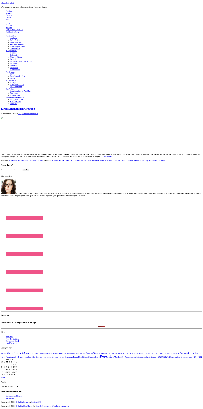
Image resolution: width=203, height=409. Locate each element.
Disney (120, 353)
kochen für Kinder (52, 357)
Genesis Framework (43, 406)
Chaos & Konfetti (7, 3)
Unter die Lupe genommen (184, 357)
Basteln (77, 353)
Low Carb (61, 357)
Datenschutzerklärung (14, 396)
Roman (127, 357)
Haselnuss (95, 160)
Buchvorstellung (102, 353)
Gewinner (161, 353)
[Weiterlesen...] (108, 156)
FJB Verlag (154, 353)
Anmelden (9, 337)
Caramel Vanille (58, 160)
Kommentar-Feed (12, 341)
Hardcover (196, 352)
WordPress (56, 406)
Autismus (49, 353)
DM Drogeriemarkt (134, 353)
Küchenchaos (23, 160)
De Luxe (87, 160)
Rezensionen (109, 356)
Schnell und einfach (148, 357)
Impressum (10, 398)
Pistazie (120, 160)
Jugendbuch (14, 357)
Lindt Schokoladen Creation (18, 108)
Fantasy (147, 353)
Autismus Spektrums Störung (61, 353)
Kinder (21, 357)
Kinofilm (35, 357)
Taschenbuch (163, 356)
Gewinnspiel (185, 353)
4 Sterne (18, 353)
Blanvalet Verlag (92, 353)
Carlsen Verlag (112, 353)
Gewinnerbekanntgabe (172, 353)
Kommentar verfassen (30, 114)
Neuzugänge (69, 357)
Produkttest (128, 160)
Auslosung (42, 353)
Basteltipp (82, 353)
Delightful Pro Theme (24, 406)
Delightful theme (22, 402)
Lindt (115, 160)
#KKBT (3, 353)
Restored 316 (36, 402)
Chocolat (68, 160)
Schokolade (153, 160)
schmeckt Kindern (136, 357)
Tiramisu (161, 160)
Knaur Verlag (42, 357)
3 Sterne (10, 353)
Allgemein (13, 160)
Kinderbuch (27, 357)
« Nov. (3, 377)
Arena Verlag (34, 353)
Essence (142, 353)
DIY (124, 353)
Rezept (121, 357)
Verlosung (197, 357)
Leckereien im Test (36, 160)
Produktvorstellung (141, 160)
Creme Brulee (78, 160)
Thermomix (173, 357)
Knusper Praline (106, 160)
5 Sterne (26, 353)
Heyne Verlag (5, 357)
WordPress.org (11, 343)
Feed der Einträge (12, 339)
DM (127, 353)
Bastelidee (72, 353)
